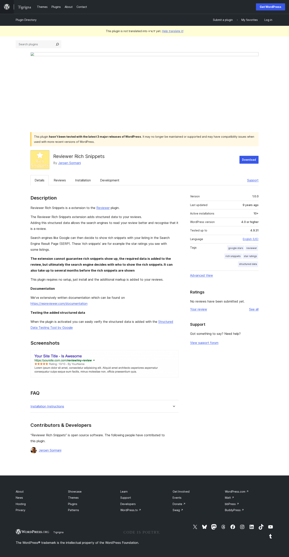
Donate (179, 504)
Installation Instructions (47, 406)
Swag (178, 510)
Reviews (60, 180)
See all (254, 309)
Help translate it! (172, 31)
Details (39, 180)
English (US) (251, 239)
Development (109, 180)
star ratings (250, 256)
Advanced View (201, 275)
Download (249, 159)
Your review (198, 309)
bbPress (232, 504)
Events (177, 497)
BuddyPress (234, 510)
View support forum (204, 343)
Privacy (20, 510)
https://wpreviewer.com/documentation (58, 303)
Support (253, 180)
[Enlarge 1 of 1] (173, 355)
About (20, 491)
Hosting (21, 504)
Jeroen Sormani (69, 163)
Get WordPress (270, 6)
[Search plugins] (57, 44)
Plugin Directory (26, 19)
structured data (248, 264)
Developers (128, 504)
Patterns (73, 510)
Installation (83, 180)
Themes (73, 497)
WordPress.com (237, 491)
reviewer (251, 248)
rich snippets (233, 256)
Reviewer (103, 208)
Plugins (72, 504)
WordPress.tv (130, 510)
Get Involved (181, 491)
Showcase (75, 491)
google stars (235, 248)
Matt (229, 497)
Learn (124, 491)
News (19, 497)
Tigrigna (58, 532)
